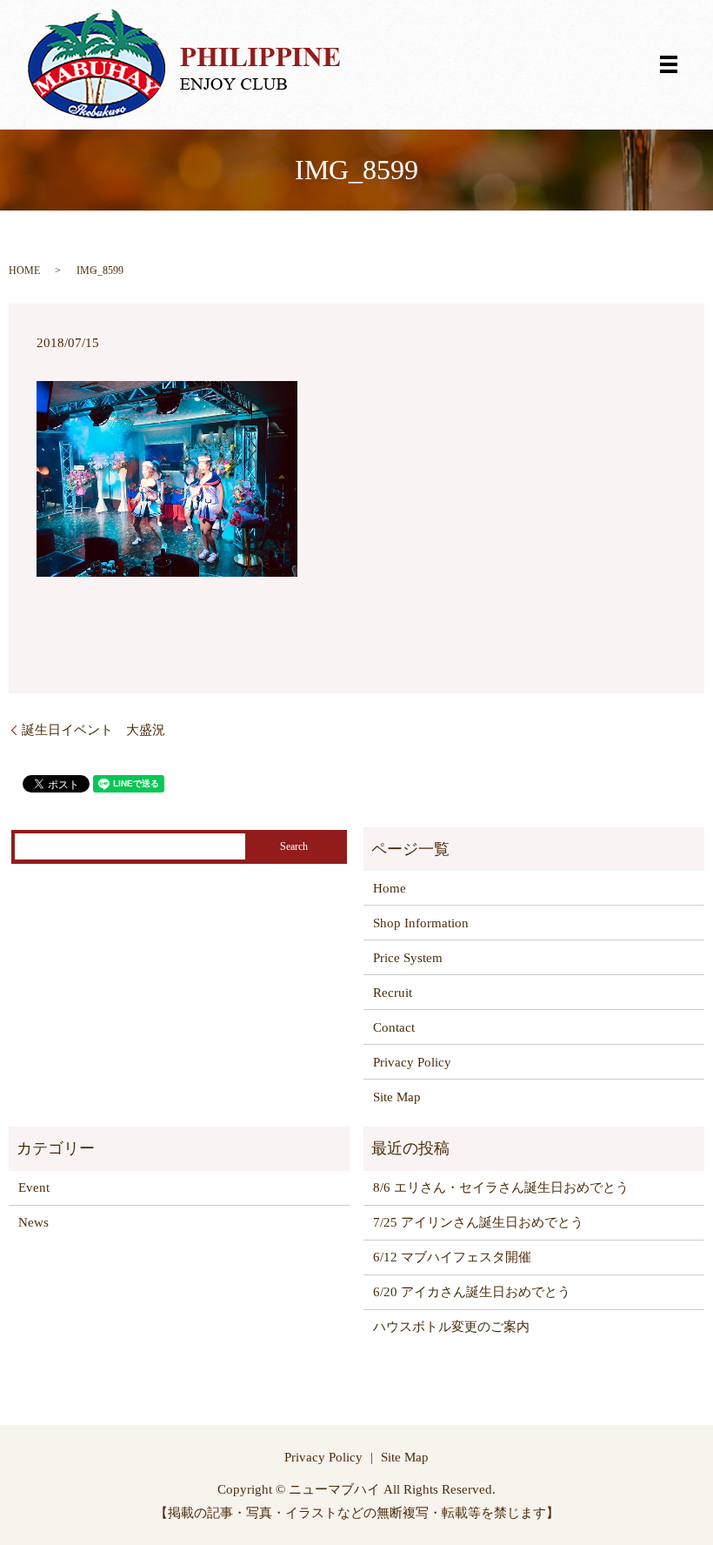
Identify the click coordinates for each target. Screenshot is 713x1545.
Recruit (392, 993)
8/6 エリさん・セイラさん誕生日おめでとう (501, 1187)
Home (389, 888)
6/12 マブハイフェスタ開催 (452, 1257)
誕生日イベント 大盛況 (93, 730)
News (33, 1222)
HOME (24, 270)
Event (34, 1187)
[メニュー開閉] (668, 64)
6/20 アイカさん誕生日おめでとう (471, 1292)
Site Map (397, 1097)
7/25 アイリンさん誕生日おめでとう (478, 1222)
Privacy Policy (412, 1062)
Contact (394, 1027)
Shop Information (421, 923)
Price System (408, 958)
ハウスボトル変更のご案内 (451, 1327)
